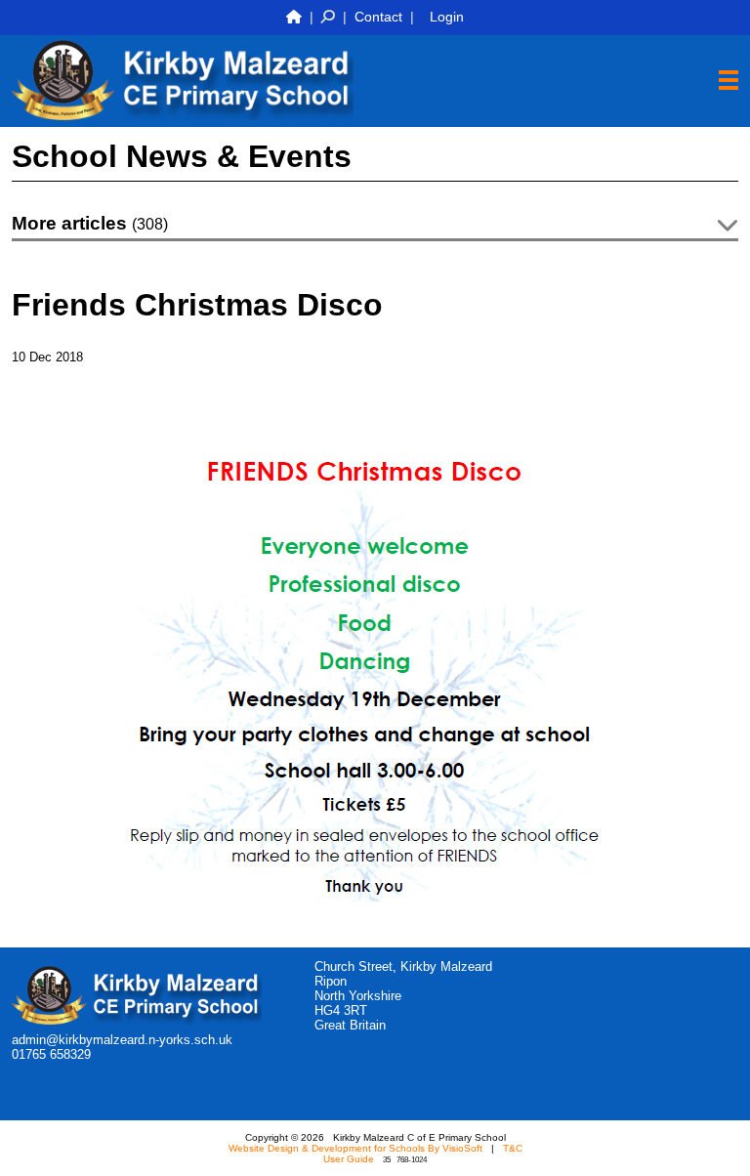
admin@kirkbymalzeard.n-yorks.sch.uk (122, 1039)
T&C (512, 1148)
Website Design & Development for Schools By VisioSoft (355, 1148)
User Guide (348, 1159)
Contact (378, 16)
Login (447, 16)
